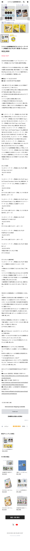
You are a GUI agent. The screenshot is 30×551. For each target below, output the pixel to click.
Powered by (13, 535)
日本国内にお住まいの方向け (15, 416)
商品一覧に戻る (15, 517)
